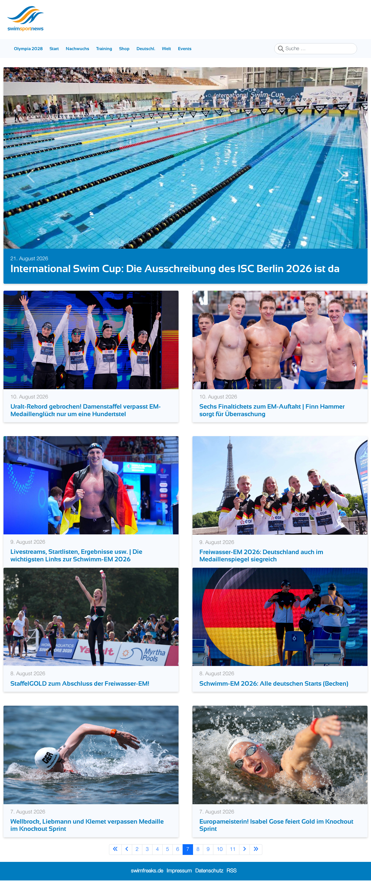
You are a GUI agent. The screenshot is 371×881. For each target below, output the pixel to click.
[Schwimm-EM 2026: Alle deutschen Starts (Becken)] (280, 616)
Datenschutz (209, 871)
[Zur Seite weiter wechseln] (244, 849)
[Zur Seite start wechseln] (115, 849)
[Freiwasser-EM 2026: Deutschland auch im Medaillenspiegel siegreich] (280, 485)
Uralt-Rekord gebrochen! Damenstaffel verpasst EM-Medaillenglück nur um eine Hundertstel (85, 410)
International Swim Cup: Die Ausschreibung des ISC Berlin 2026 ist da (166, 268)
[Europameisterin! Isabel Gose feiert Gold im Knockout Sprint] (280, 754)
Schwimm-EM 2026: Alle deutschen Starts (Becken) (274, 683)
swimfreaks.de (147, 871)
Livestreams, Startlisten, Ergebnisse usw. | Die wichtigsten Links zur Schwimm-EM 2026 (76, 555)
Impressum (179, 871)
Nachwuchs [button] (77, 48)
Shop (124, 48)
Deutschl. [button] (146, 48)
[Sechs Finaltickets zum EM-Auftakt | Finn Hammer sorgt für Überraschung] (280, 339)
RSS (232, 871)
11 (233, 849)
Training (104, 48)
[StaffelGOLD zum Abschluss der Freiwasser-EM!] (91, 616)
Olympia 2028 (28, 48)
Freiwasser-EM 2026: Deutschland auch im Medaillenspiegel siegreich (261, 555)
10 (220, 849)
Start (54, 48)
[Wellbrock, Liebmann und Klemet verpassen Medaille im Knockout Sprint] (91, 754)
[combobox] (315, 48)
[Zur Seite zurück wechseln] (126, 849)
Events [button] (185, 48)
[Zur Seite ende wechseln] (256, 849)
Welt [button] (166, 48)
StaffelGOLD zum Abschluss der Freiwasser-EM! (80, 683)
